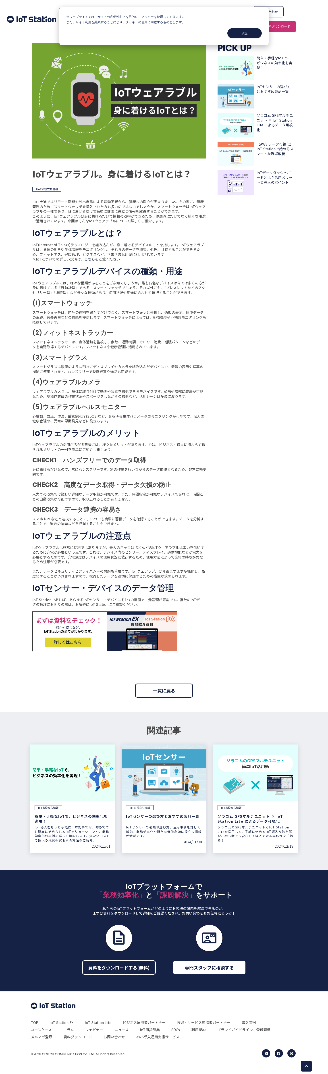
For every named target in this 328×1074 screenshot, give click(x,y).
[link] (31, 18)
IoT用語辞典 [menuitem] (150, 1029)
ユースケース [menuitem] (41, 1029)
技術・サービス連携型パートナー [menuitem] (203, 1022)
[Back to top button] (306, 1066)
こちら (89, 259)
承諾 (244, 33)
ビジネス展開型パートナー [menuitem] (144, 1022)
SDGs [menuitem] (175, 1029)
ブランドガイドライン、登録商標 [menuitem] (243, 1029)
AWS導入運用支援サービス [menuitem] (157, 1036)
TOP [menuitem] (34, 1022)
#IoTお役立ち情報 (47, 189)
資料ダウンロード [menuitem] (78, 1036)
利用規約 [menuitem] (198, 1029)
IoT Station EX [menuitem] (61, 1022)
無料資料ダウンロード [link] (274, 26)
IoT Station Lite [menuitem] (98, 1022)
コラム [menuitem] (68, 1029)
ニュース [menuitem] (121, 1029)
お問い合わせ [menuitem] (114, 1036)
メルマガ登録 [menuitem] (41, 1036)
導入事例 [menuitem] (249, 1022)
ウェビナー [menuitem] (94, 1029)
